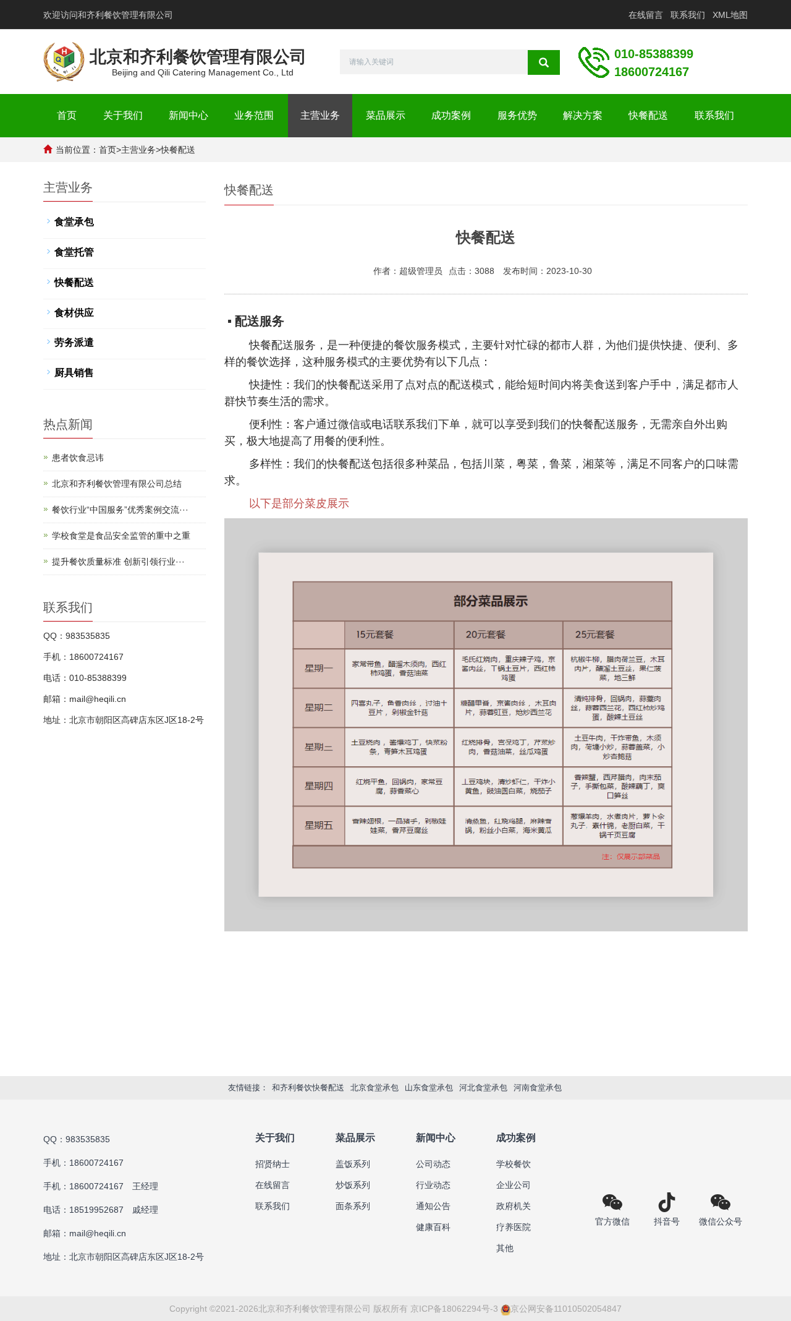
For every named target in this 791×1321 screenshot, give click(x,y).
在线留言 (645, 15)
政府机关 (513, 1206)
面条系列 (353, 1206)
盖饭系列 (353, 1164)
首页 (67, 115)
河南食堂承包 (538, 1087)
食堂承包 (74, 221)
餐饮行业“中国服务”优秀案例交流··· (120, 510)
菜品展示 (385, 115)
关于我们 (123, 115)
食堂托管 (74, 252)
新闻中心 (188, 115)
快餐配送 (648, 115)
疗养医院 (513, 1227)
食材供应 (74, 312)
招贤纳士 (272, 1164)
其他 (505, 1248)
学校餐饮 (513, 1164)
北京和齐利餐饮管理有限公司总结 (117, 484)
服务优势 (517, 115)
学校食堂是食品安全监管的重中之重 (121, 536)
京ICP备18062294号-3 (454, 1309)
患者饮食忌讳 (78, 458)
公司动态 (433, 1164)
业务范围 (254, 115)
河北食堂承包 (483, 1087)
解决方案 (583, 115)
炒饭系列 (353, 1185)
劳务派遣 (74, 342)
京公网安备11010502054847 (566, 1309)
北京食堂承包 (374, 1087)
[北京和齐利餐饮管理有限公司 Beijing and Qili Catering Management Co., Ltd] (64, 55)
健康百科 (433, 1227)
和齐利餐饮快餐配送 (308, 1087)
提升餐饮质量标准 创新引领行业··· (118, 561)
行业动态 (433, 1185)
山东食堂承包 (429, 1087)
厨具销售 (74, 372)
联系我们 (687, 15)
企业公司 (513, 1185)
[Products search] (544, 62)
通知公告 (433, 1206)
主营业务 (320, 115)
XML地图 (730, 15)
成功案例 (451, 115)
